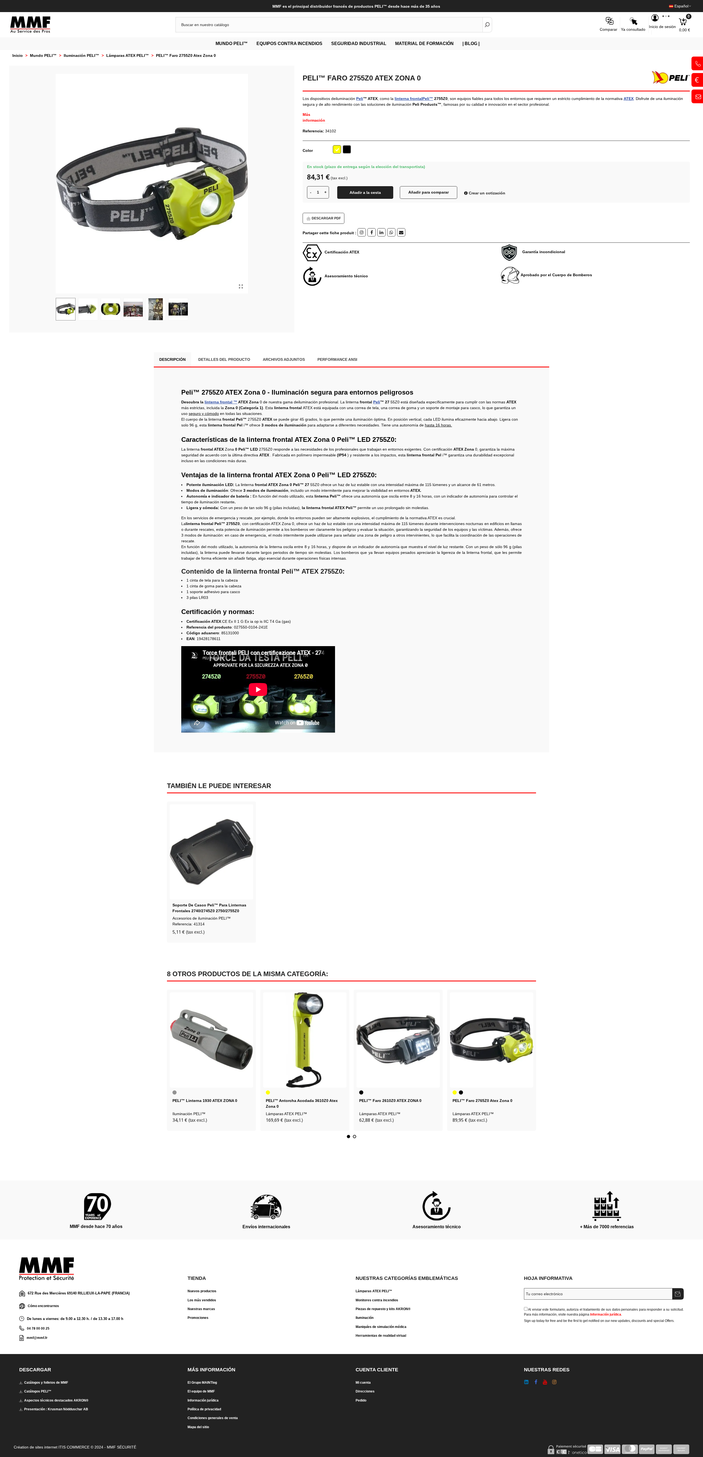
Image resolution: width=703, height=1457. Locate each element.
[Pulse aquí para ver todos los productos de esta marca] (669, 77)
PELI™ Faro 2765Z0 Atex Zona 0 (482, 1100)
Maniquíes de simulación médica (381, 1327)
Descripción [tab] (172, 359)
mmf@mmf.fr (37, 1338)
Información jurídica (605, 1314)
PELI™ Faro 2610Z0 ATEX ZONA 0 (390, 1100)
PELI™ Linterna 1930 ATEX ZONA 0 (204, 1100)
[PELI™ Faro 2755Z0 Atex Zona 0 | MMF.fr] (241, 287)
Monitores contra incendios (377, 1300)
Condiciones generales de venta (213, 1418)
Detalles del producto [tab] (224, 359)
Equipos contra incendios (289, 43)
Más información (314, 117)
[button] (348, 1136)
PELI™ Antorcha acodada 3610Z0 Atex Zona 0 (302, 1103)
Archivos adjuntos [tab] (284, 359)
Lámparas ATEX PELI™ (286, 1114)
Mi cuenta (363, 1383)
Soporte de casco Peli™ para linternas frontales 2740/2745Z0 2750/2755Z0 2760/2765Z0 (209, 911)
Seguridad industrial (358, 43)
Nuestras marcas (201, 1309)
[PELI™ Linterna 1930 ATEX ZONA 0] (211, 1040)
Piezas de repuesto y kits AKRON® (383, 1309)
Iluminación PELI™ (188, 1114)
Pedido (361, 1400)
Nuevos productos (202, 1291)
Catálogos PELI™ (37, 1391)
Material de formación (424, 43)
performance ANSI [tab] (337, 359)
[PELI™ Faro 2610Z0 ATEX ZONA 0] (398, 1040)
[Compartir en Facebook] (371, 232)
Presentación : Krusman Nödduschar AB (56, 1409)
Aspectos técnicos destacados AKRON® (56, 1400)
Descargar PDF (326, 218)
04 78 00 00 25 (38, 1328)
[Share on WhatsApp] (391, 232)
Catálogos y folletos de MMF (46, 1383)
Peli (359, 98)
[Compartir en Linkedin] (381, 232)
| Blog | (470, 43)
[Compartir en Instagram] (362, 232)
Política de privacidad (204, 1409)
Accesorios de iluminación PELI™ (201, 918)
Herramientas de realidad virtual (381, 1336)
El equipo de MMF (201, 1391)
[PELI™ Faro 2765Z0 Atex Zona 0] (491, 1040)
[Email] (401, 232)
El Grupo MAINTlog (202, 1383)
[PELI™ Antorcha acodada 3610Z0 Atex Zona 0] (305, 1040)
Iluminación (364, 1318)
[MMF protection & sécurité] (40, 25)
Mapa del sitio (198, 1427)
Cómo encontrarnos (43, 1306)
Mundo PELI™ (232, 43)
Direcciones (365, 1391)
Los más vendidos (202, 1300)
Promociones (198, 1318)
